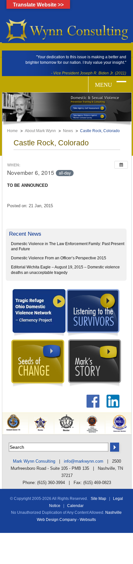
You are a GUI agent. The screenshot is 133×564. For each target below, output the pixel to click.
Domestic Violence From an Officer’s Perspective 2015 (58, 258)
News (68, 131)
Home (12, 131)
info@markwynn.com (83, 461)
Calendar (75, 505)
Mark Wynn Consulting (34, 461)
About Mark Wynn (40, 131)
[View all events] (121, 165)
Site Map (98, 498)
